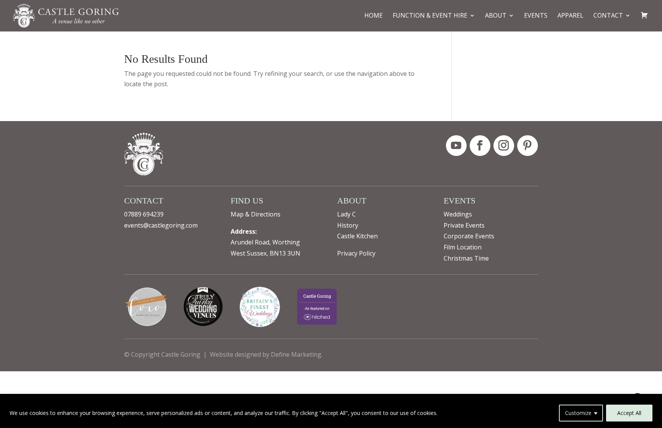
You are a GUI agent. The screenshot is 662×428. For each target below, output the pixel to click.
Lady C (346, 214)
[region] (331, 411)
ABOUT (495, 16)
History (347, 225)
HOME (373, 16)
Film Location (463, 247)
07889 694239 (144, 214)
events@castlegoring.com (161, 225)
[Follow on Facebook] (480, 145)
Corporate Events (469, 236)
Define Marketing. (297, 354)
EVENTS (535, 16)
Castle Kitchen (357, 236)
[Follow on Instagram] (503, 145)
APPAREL (570, 16)
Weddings (458, 214)
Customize (578, 413)
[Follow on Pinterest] (527, 145)
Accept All (629, 413)
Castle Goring (180, 354)
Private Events (464, 225)
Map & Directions (255, 214)
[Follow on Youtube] (456, 145)
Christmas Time (466, 258)
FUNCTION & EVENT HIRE (430, 16)
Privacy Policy (356, 253)
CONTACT (608, 16)
